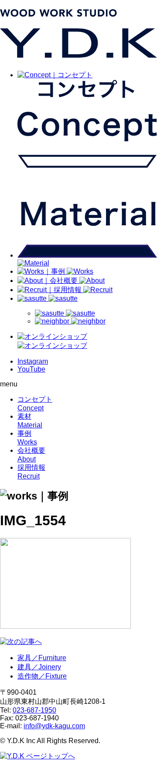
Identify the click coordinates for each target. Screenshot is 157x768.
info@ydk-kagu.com (54, 726)
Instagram (32, 361)
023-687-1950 (34, 710)
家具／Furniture (41, 657)
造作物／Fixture (42, 676)
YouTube (31, 369)
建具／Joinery (39, 667)
